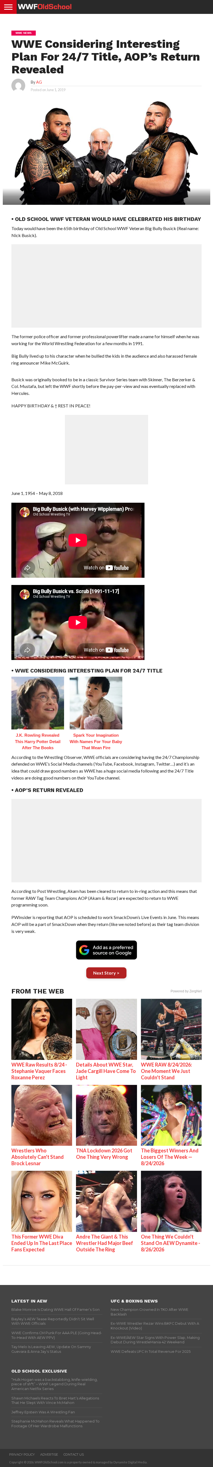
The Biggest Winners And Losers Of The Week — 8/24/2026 (170, 1156)
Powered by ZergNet (186, 991)
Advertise (49, 1454)
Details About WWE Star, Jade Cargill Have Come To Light (106, 1071)
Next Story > (106, 972)
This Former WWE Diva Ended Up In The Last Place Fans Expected (41, 1243)
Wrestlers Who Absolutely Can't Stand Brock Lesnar (37, 1156)
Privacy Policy (22, 1454)
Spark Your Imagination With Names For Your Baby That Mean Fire (96, 741)
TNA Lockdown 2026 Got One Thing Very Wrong (104, 1153)
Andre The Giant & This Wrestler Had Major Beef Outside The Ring (104, 1243)
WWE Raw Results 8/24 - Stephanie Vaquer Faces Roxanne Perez (39, 1071)
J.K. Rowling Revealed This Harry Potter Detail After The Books (37, 741)
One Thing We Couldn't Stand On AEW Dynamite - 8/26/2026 (170, 1243)
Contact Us (74, 1454)
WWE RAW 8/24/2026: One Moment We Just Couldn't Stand (166, 1071)
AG (39, 82)
